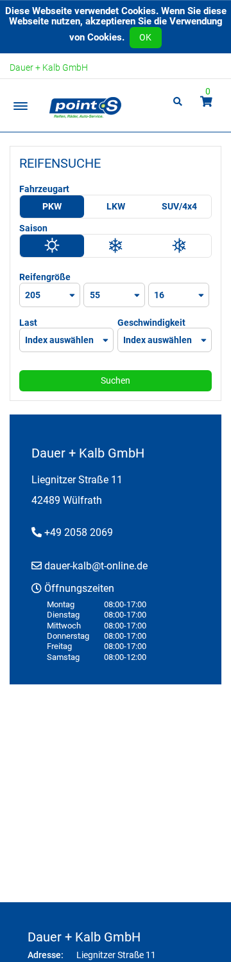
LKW (116, 206)
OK (145, 37)
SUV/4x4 (179, 206)
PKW (52, 206)
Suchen (115, 380)
